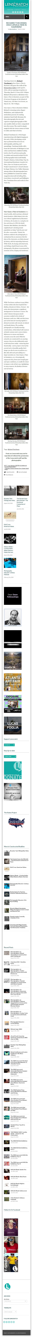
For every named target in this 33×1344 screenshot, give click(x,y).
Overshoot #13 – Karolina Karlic (18, 962)
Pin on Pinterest (9, 474)
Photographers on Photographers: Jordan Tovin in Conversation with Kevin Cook (19, 1014)
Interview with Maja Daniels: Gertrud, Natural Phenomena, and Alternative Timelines (18, 926)
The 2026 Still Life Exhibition (19, 1141)
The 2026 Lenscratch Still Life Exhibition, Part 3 (19, 1155)
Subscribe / (10, 9)
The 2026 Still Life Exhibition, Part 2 (19, 1148)
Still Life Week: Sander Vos (18, 1169)
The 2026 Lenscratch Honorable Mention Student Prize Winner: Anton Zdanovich (19, 1072)
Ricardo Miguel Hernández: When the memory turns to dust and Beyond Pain (19, 910)
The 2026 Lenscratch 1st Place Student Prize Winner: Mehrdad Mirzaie (19, 1117)
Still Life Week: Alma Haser (18, 1176)
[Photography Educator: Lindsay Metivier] (10, 567)
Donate (7, 745)
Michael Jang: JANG (16, 1029)
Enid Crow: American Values (9, 525)
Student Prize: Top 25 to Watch (18, 1125)
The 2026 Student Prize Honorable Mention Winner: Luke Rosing (19, 1091)
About (24, 9)
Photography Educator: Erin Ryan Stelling (18, 900)
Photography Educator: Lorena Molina (17, 1022)
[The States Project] (16, 823)
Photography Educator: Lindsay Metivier (9, 572)
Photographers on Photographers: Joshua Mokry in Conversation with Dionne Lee (19, 971)
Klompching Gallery (10, 88)
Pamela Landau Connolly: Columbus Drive (17, 917)
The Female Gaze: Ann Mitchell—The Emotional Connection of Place (22, 502)
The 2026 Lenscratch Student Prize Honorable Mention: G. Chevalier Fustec (19, 1062)
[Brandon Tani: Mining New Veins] (10, 495)
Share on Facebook (22, 472)
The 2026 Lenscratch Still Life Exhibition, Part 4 (19, 1163)
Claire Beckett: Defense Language (18, 1198)
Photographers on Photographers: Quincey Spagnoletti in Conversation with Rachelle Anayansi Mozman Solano (19, 1003)
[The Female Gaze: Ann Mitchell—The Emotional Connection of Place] (23, 495)
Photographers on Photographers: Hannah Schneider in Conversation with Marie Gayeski (18, 982)
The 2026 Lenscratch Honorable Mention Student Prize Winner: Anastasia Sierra (19, 1082)
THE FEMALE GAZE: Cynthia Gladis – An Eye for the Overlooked (19, 1133)
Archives (6, 1299)
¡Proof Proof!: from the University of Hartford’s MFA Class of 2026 (19, 1037)
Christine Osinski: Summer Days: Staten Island (17, 468)
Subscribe (8, 756)
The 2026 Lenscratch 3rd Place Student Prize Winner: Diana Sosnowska (19, 1100)
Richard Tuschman (13, 449)
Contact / (18, 9)
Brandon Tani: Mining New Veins (9, 499)
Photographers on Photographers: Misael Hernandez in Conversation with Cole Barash (19, 954)
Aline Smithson (13, 29)
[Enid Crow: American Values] (10, 521)
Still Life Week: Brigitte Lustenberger (17, 1184)
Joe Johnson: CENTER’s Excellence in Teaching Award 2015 (15, 466)
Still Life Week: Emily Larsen (19, 1191)
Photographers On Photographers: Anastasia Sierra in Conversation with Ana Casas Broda (19, 992)
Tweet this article (10, 472)
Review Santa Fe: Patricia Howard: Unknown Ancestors (18, 892)
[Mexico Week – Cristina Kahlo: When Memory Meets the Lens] (10, 543)
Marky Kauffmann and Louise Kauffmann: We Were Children (19, 1053)
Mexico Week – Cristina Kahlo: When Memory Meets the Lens (8, 549)
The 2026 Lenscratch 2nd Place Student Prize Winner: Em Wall (19, 1109)
